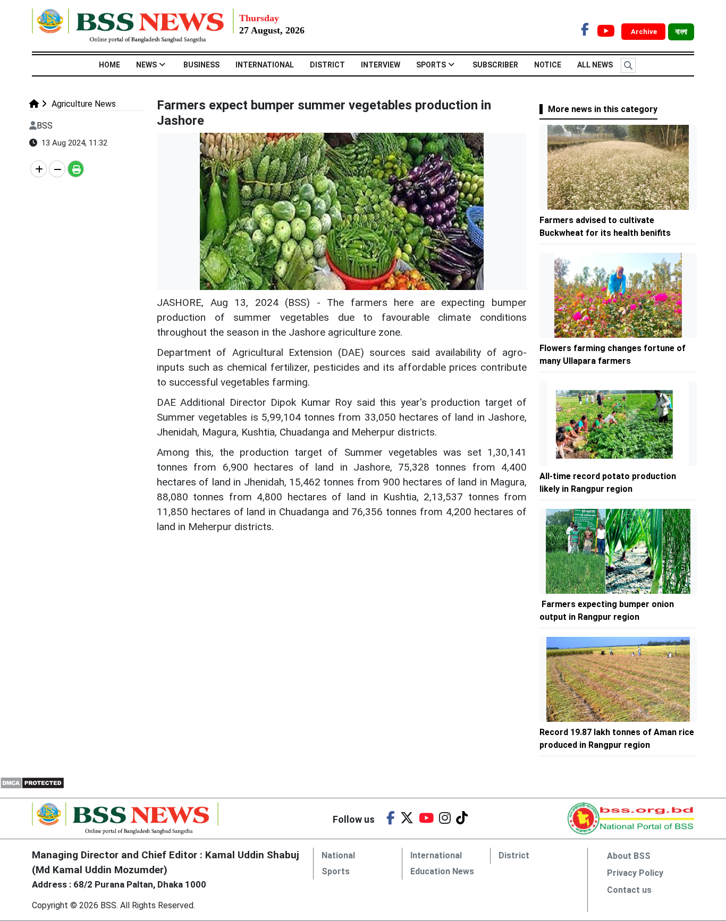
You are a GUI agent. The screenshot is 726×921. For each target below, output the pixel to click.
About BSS (629, 856)
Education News (442, 871)
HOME (109, 65)
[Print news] (75, 168)
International (264, 65)
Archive (645, 32)
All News (595, 65)
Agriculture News (82, 104)
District (327, 65)
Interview (380, 65)
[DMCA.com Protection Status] (32, 782)
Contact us (629, 890)
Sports (431, 65)
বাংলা (681, 32)
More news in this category (602, 109)
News (146, 65)
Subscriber (495, 65)
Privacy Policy (635, 873)
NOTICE (547, 65)
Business (201, 65)
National (338, 855)
